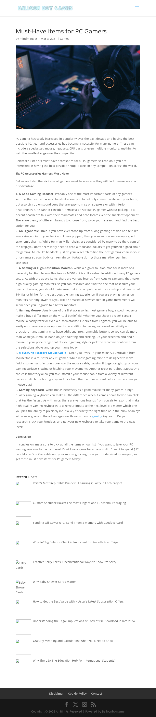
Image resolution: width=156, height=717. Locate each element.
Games (64, 39)
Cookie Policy (77, 693)
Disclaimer (56, 693)
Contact (96, 693)
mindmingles (29, 39)
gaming (97, 416)
